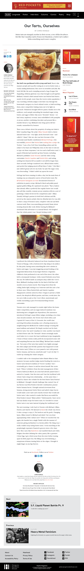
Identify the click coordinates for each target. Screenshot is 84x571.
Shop (68, 15)
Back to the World (49, 479)
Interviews (34, 15)
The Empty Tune (72, 103)
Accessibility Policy (11, 558)
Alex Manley (67, 85)
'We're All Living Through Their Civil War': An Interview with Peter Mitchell (9, 102)
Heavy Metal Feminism (43, 531)
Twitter (78, 16)
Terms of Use (27, 558)
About (7, 552)
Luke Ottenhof (73, 98)
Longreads (16, 15)
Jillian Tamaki (43, 132)
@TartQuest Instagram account (27, 180)
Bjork (43, 410)
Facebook (78, 14)
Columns (44, 15)
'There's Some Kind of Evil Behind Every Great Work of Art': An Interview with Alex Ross (9, 109)
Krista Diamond (68, 77)
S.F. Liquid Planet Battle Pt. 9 (47, 505)
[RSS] (63, 558)
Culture (34, 529)
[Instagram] (45, 555)
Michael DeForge (47, 140)
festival (37, 142)
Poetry (61, 15)
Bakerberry (35, 431)
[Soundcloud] (45, 558)
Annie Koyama (36, 155)
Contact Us (9, 555)
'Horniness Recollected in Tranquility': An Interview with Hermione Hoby (9, 95)
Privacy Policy (27, 555)
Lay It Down (73, 96)
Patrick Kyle (44, 158)
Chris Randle (43, 31)
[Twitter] (8, 56)
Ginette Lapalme (30, 158)
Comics (53, 15)
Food (5, 50)
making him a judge (50, 142)
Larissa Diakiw (73, 111)
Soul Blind (72, 109)
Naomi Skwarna (74, 105)
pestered (28, 142)
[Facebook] (5, 56)
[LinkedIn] (10, 56)
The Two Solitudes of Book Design (71, 82)
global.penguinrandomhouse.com (68, 567)
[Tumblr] (63, 555)
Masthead (26, 552)
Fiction (25, 15)
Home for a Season (70, 74)
